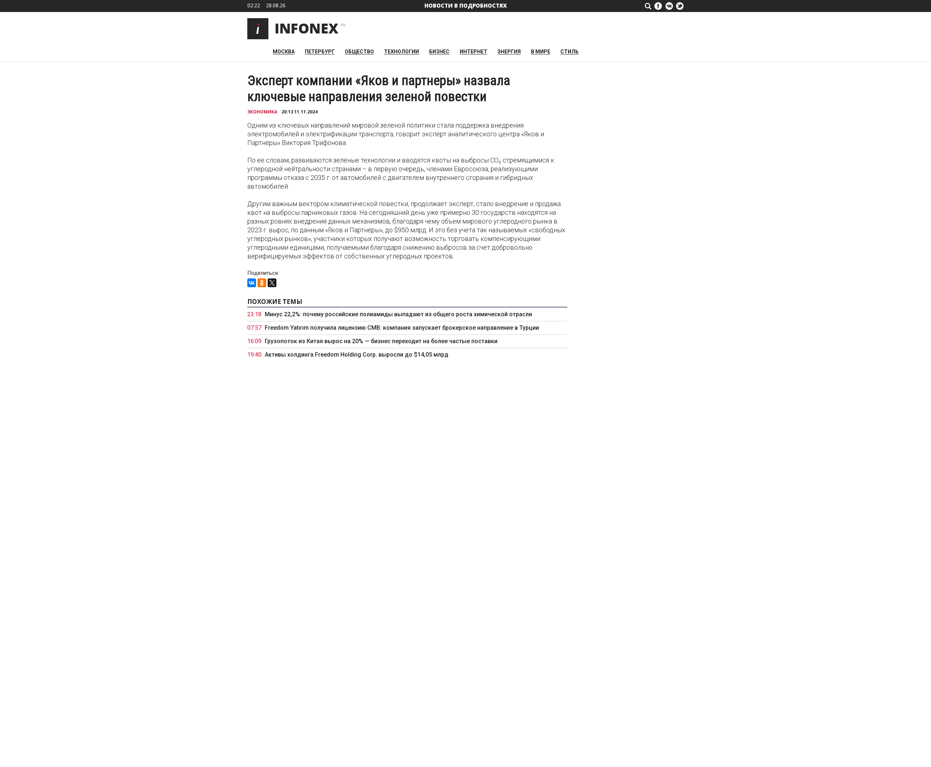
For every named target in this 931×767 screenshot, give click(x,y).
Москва (284, 52)
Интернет (473, 52)
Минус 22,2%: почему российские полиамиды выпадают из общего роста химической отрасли (398, 314)
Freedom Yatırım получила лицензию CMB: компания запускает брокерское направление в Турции (402, 327)
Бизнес (439, 52)
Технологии (401, 52)
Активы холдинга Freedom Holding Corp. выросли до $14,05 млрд (356, 354)
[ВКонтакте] (251, 282)
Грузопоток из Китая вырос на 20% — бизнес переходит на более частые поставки (381, 341)
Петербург (320, 52)
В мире (540, 52)
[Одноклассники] (261, 282)
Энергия (509, 52)
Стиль (569, 52)
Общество (359, 52)
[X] (272, 282)
